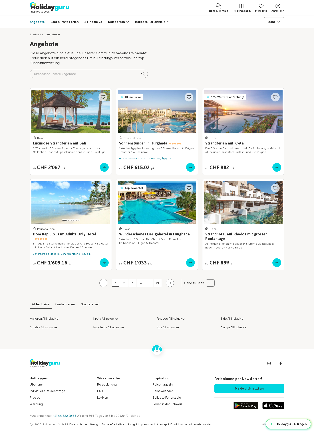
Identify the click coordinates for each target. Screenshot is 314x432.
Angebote (53, 34)
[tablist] (157, 304)
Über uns (36, 384)
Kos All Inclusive (168, 327)
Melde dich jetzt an (249, 388)
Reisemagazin (163, 384)
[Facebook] (280, 363)
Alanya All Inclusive (234, 327)
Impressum (145, 424)
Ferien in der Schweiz (168, 404)
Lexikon (102, 398)
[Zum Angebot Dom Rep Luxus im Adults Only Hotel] (71, 224)
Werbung (36, 404)
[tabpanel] (157, 322)
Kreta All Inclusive (105, 319)
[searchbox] (89, 74)
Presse (35, 398)
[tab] (41, 304)
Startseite (36, 34)
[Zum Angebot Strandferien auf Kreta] (243, 131)
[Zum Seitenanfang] (157, 350)
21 (157, 283)
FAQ (100, 391)
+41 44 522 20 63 (64, 416)
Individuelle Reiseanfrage (47, 391)
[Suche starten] (141, 74)
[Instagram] (269, 363)
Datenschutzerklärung (83, 424)
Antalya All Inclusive (43, 327)
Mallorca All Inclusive (44, 319)
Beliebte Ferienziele (167, 398)
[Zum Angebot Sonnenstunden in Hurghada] (157, 131)
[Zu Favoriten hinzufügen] (102, 97)
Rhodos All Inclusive (171, 319)
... (150, 283)
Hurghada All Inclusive (108, 327)
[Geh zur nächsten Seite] (170, 283)
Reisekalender (163, 391)
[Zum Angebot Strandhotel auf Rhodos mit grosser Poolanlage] (243, 224)
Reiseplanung (107, 384)
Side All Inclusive (232, 319)
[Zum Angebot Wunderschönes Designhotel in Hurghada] (157, 224)
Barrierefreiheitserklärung (118, 424)
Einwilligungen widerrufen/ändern (191, 424)
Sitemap (161, 424)
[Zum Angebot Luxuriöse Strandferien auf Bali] (71, 131)
